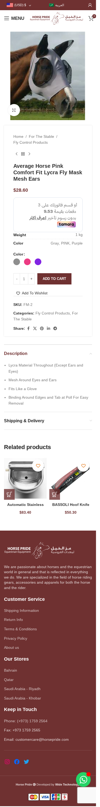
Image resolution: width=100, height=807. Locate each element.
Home (18, 136)
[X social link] (34, 328)
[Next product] (29, 154)
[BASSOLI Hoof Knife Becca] (70, 478)
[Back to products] (23, 154)
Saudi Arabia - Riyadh (22, 689)
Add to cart (54, 279)
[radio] (16, 261)
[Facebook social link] (28, 328)
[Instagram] (7, 761)
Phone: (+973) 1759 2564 (25, 721)
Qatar (9, 680)
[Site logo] (56, 18)
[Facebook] (17, 761)
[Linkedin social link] (48, 328)
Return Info (13, 619)
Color (18, 254)
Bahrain (10, 670)
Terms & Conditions (20, 629)
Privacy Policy (15, 638)
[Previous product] (16, 154)
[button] (9, 494)
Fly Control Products (30, 142)
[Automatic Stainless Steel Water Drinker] (25, 478)
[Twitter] (26, 761)
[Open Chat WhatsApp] (83, 779)
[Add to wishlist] (38, 466)
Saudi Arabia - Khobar (22, 698)
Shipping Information (21, 610)
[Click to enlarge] (14, 110)
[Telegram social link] (55, 328)
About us (11, 647)
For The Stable (41, 136)
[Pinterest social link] (41, 328)
